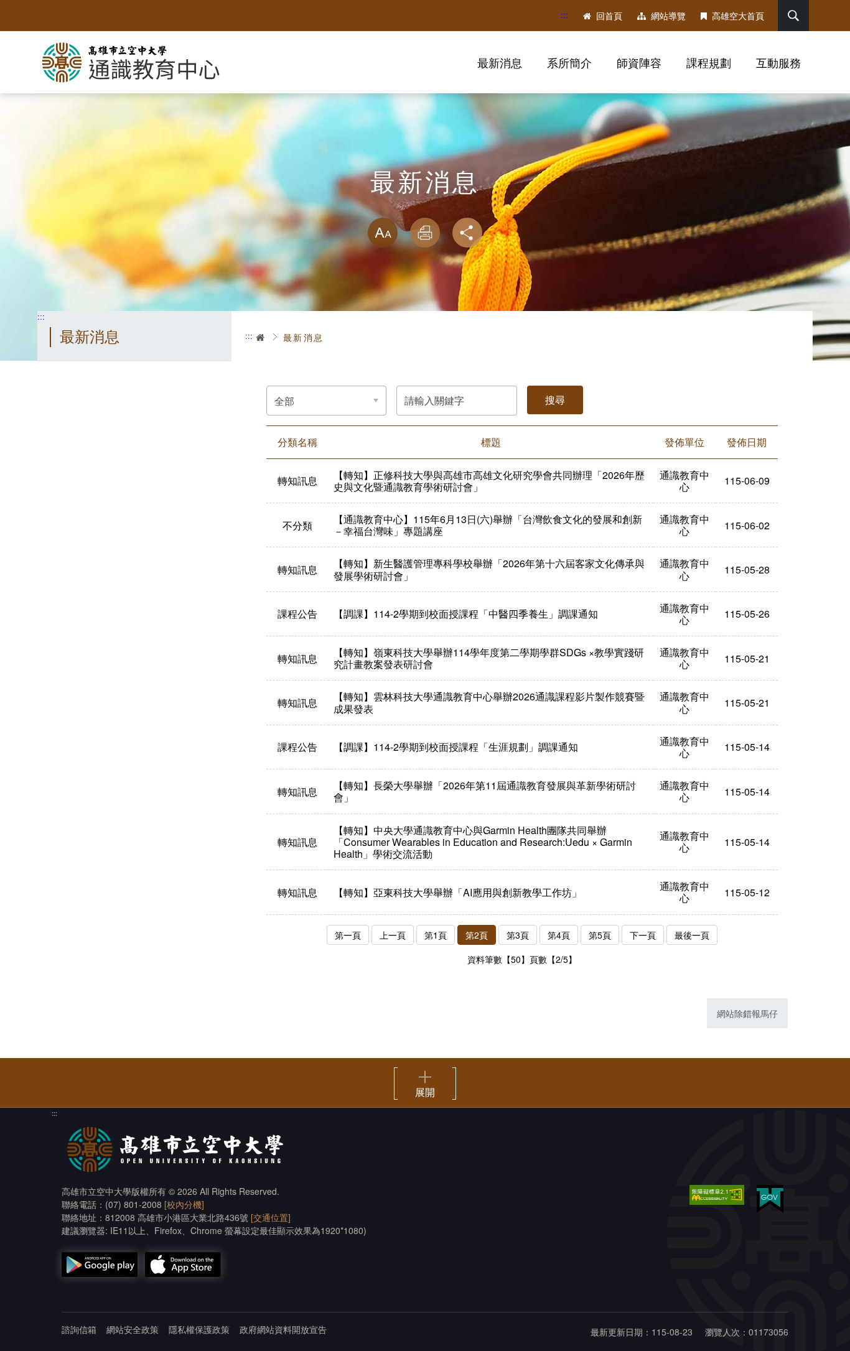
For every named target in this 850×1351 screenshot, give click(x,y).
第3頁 (518, 935)
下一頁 (643, 935)
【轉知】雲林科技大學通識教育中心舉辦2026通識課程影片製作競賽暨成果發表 (489, 702)
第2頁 (476, 935)
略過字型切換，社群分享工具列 (425, 205)
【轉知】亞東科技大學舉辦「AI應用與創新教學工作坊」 (458, 892)
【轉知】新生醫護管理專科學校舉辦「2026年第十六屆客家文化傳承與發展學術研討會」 (489, 569)
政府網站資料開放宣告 (283, 1329)
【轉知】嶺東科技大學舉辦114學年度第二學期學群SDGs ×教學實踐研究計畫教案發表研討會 (489, 658)
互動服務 (778, 62)
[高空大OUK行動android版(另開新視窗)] (100, 1264)
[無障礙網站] (716, 1195)
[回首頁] (136, 62)
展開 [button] (425, 1091)
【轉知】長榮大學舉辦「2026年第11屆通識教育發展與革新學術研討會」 (485, 791)
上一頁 (393, 935)
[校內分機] (184, 1204)
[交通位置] (271, 1217)
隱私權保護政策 (199, 1329)
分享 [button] (467, 233)
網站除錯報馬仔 (747, 1013)
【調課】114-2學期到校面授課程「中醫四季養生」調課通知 (466, 614)
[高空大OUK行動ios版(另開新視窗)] (183, 1264)
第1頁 (435, 935)
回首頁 (609, 15)
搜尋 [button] (793, 15)
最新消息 (499, 62)
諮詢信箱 (79, 1329)
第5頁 (600, 935)
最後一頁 (692, 935)
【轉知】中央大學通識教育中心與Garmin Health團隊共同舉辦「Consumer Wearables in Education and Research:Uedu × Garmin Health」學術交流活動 (483, 842)
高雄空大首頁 (738, 15)
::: (564, 15)
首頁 (261, 337)
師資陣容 (639, 62)
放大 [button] (383, 233)
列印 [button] (425, 233)
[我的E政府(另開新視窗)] (770, 1199)
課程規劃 (708, 62)
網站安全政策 (132, 1329)
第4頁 (559, 935)
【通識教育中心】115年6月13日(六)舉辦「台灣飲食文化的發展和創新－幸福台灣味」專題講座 (488, 525)
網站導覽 (668, 15)
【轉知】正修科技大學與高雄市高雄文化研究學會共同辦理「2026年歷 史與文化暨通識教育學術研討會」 (489, 481)
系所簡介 (569, 62)
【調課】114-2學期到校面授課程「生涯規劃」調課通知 (456, 747)
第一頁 (348, 935)
